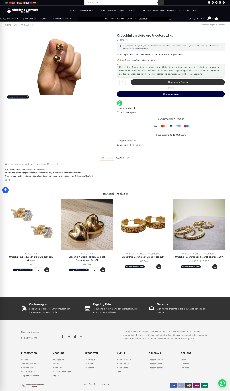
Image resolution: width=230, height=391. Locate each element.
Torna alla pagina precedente (213, 24)
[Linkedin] (216, 2)
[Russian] (31, 2)
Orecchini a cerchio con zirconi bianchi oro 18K (199, 257)
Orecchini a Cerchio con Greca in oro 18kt (143, 257)
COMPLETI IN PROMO (107, 10)
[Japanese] (27, 2)
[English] (14, 2)
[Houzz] (224, 2)
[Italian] (24, 2)
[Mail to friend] (136, 145)
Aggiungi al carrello (179, 82)
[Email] (81, 336)
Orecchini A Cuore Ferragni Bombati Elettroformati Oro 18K (87, 258)
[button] (46, 269)
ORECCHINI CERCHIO (149, 253)
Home (8, 24)
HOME (73, 10)
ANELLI (123, 10)
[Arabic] (7, 2)
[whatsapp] (143, 145)
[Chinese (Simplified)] (10, 2)
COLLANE (146, 10)
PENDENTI (171, 10)
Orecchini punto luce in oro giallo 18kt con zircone (31, 258)
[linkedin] (140, 145)
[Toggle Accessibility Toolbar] (5, 190)
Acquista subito (172, 94)
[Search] (161, 2)
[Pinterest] (133, 145)
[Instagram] (69, 336)
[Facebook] (213, 2)
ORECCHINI (158, 10)
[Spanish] (34, 2)
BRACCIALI (134, 10)
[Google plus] (220, 2)
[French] (17, 2)
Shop (16, 24)
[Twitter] (209, 2)
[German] (20, 2)
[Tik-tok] (75, 336)
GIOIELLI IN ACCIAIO (188, 10)
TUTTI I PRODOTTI (86, 10)
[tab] (107, 157)
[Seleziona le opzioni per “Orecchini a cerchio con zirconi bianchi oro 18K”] (214, 266)
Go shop (143, 19)
